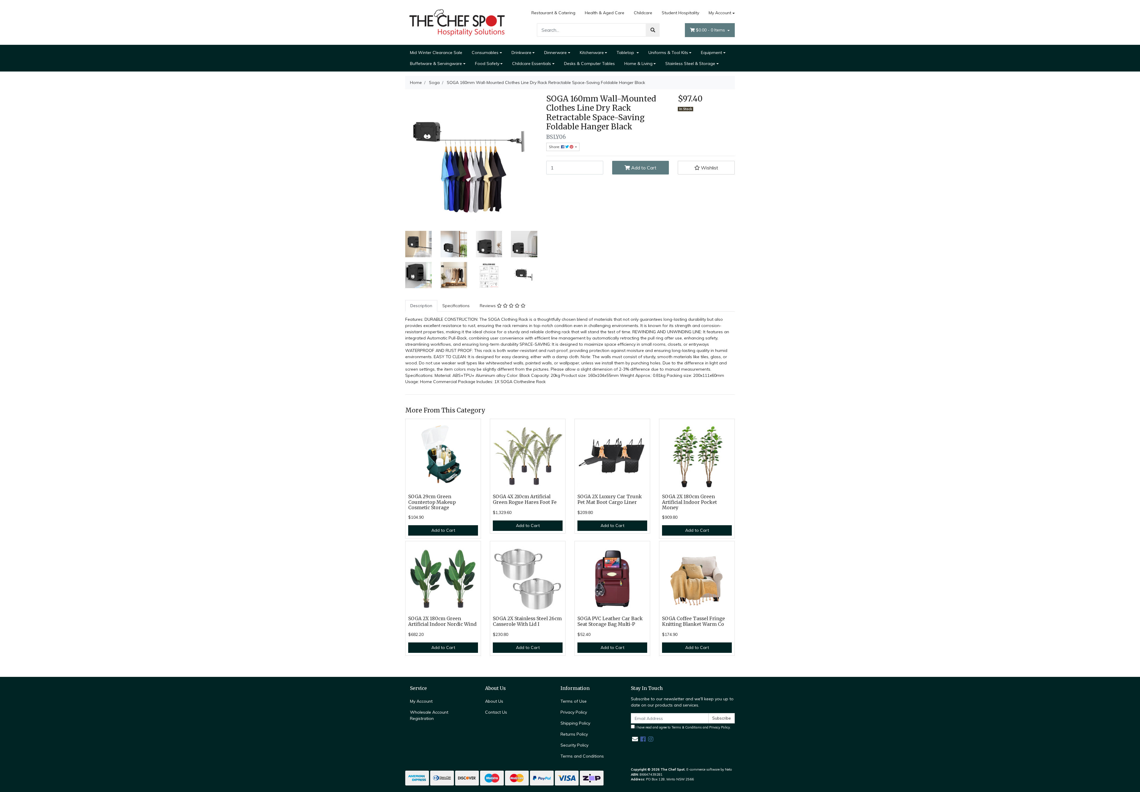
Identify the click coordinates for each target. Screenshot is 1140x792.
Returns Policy (574, 734)
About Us (494, 701)
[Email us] (635, 739)
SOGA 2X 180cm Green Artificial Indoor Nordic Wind (442, 621)
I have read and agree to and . (683, 727)
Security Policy (574, 745)
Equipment (711, 52)
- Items (711, 30)
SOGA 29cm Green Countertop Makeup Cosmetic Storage (432, 502)
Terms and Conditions (582, 756)
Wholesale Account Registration (429, 715)
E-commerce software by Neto (709, 769)
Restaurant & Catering (553, 12)
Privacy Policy (573, 712)
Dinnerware (555, 52)
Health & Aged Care (604, 12)
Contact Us (496, 712)
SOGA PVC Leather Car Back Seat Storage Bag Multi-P (610, 621)
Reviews (488, 305)
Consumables (485, 52)
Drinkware (521, 52)
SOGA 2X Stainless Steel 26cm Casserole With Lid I (527, 621)
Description (421, 305)
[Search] (653, 30)
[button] (706, 167)
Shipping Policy (575, 723)
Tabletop (626, 52)
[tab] (421, 306)
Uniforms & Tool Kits (668, 52)
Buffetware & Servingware (436, 63)
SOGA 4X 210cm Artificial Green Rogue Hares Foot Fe (525, 499)
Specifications (456, 305)
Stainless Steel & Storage (690, 63)
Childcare (643, 12)
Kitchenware (592, 52)
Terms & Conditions (687, 727)
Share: (555, 147)
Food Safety (487, 63)
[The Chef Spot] (457, 22)
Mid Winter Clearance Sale (436, 52)
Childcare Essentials (531, 63)
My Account (720, 12)
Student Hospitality (680, 12)
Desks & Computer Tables (589, 63)
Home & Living (638, 63)
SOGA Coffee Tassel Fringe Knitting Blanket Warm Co (693, 621)
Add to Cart (643, 168)
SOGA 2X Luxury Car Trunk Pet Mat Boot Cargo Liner (609, 499)
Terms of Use (573, 701)
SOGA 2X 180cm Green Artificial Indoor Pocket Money (689, 502)
